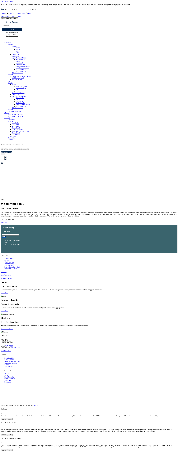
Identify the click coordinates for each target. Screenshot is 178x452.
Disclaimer (7, 380)
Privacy (6, 373)
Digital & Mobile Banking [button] (19, 58)
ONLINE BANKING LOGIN (8, 18)
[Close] (1, 8)
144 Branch (15, 124)
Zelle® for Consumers (22, 68)
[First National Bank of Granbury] (11, 16)
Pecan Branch (16, 133)
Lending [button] (10, 74)
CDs (17, 51)
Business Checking (21, 86)
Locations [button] (11, 121)
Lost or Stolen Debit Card (12, 267)
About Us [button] (7, 118)
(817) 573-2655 (9, 346)
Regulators (7, 382)
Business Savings (21, 88)
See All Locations (6, 351)
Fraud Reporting (9, 263)
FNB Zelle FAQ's (21, 69)
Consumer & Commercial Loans (21, 76)
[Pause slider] (2, 163)
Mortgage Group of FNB (19, 129)
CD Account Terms (6, 152)
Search (30, 13)
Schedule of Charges (10, 268)
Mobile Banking (20, 64)
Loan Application (6, 275)
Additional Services (17, 73)
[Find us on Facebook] (8, 402)
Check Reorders (9, 262)
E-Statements (19, 63)
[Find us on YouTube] (12, 402)
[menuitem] (90, 61)
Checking (18, 48)
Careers (10, 139)
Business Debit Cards (18, 93)
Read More (4, 222)
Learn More (4, 293)
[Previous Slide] (2, 154)
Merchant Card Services (15, 111)
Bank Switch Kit (9, 258)
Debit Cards (15, 54)
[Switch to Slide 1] (5, 157)
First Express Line (21, 71)
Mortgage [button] (7, 113)
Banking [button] (10, 44)
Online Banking (20, 59)
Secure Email (21, 13)
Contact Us (12, 13)
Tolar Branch (16, 134)
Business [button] (7, 81)
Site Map (36, 405)
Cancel (10, 419)
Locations (3, 13)
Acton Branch (16, 128)
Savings (18, 49)
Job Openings (8, 265)
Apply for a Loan (17, 79)
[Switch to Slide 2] (5, 159)
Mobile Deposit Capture (23, 66)
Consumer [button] (7, 43)
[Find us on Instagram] (19, 402)
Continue (3, 419)
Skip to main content (7, 1)
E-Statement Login (6, 278)
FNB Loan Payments (18, 78)
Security (6, 375)
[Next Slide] (4, 154)
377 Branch (15, 126)
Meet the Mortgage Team (15, 114)
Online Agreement (9, 378)
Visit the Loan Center (7, 329)
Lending (10, 109)
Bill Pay (18, 61)
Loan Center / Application (15, 116)
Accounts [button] (14, 46)
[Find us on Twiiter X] (15, 402)
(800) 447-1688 (15, 347)
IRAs (17, 53)
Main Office (15, 123)
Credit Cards (15, 56)
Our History (11, 119)
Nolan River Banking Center (20, 131)
